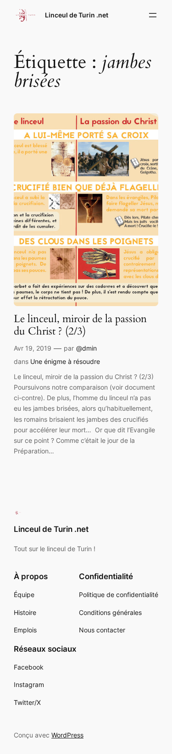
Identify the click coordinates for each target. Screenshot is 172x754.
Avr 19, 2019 (32, 348)
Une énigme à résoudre (65, 361)
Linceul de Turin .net (76, 15)
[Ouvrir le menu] (152, 15)
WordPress (67, 735)
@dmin (86, 348)
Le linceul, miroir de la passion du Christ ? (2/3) (80, 325)
